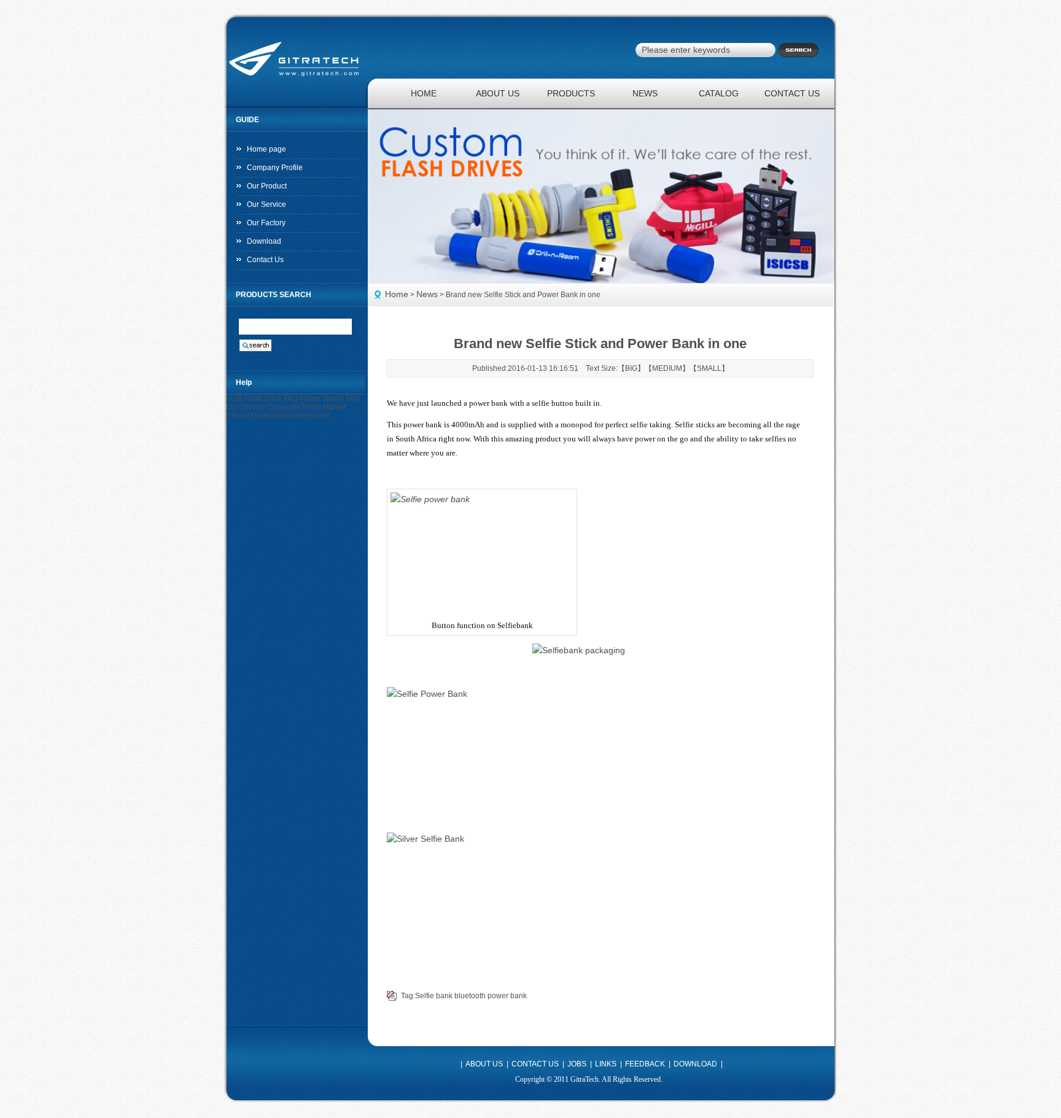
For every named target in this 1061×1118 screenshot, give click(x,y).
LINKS (605, 1064)
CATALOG (719, 93)
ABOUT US (497, 93)
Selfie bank (434, 996)
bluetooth (470, 996)
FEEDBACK (645, 1064)
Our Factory (266, 223)
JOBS (576, 1064)
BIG (631, 368)
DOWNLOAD (695, 1064)
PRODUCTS (571, 93)
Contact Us (265, 259)
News (427, 294)
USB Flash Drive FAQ (262, 398)
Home (396, 294)
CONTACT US (792, 93)
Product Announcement (290, 415)
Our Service (266, 204)
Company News (294, 407)
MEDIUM (667, 368)
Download (264, 241)
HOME (424, 93)
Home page (266, 149)
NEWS (645, 93)
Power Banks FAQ (330, 398)
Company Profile (275, 167)
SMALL (709, 368)
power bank (507, 996)
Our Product (267, 186)
